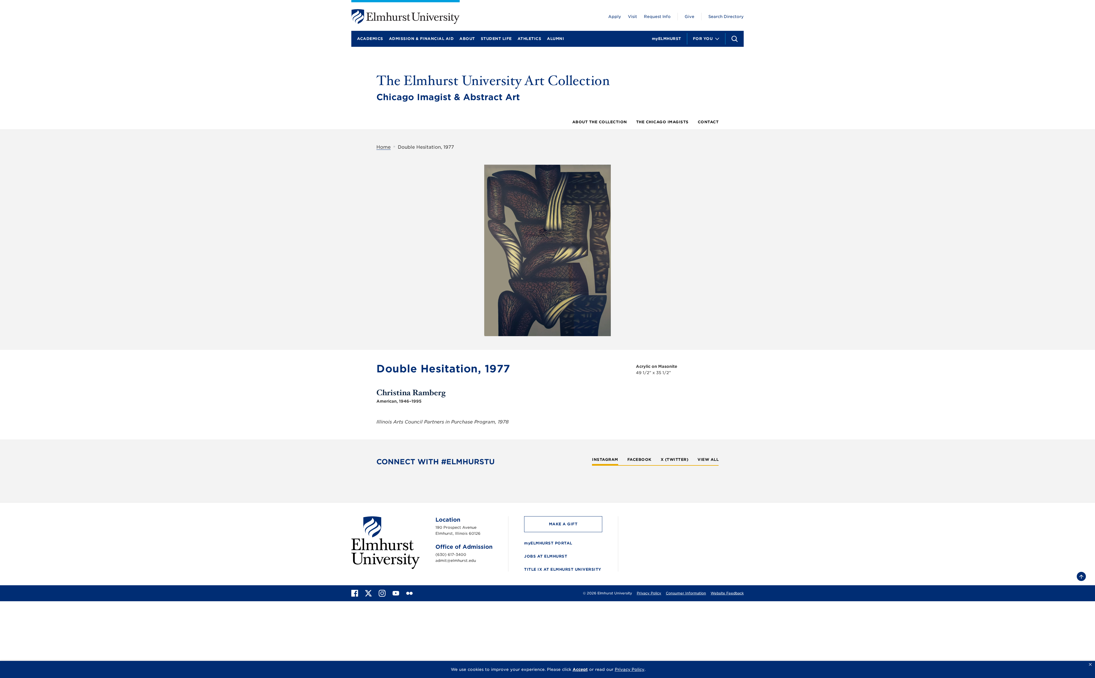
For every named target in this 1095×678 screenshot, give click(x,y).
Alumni (555, 39)
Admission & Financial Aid (421, 39)
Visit (632, 16)
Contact (708, 122)
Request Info (657, 16)
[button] (1090, 664)
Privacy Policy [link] (629, 669)
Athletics (530, 39)
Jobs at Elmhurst (545, 556)
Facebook (639, 460)
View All (708, 460)
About (467, 39)
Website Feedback (727, 593)
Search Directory (726, 16)
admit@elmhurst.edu (455, 560)
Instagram (605, 460)
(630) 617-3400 (450, 554)
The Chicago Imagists (662, 122)
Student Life (496, 39)
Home (383, 147)
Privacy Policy (649, 593)
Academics (370, 39)
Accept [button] (580, 669)
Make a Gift (563, 524)
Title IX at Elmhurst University (562, 569)
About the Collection (599, 122)
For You (703, 39)
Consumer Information (686, 593)
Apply (614, 16)
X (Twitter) (675, 460)
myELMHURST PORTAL (548, 543)
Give (689, 16)
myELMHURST (666, 39)
